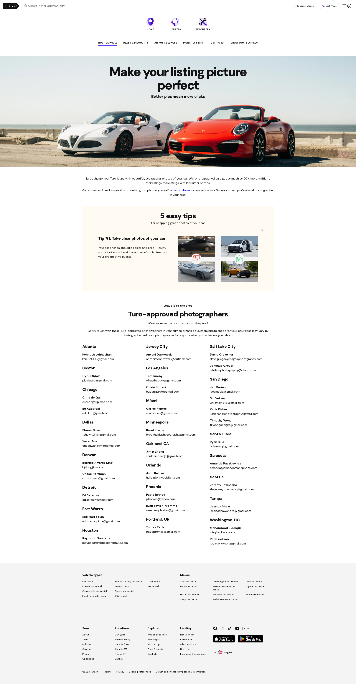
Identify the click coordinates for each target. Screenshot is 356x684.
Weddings (153, 639)
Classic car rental (92, 586)
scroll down (182, 190)
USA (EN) (120, 634)
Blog (246, 628)
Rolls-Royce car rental (225, 599)
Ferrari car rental (189, 594)
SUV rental (121, 596)
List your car (187, 634)
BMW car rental (188, 586)
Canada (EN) (122, 644)
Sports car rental (124, 591)
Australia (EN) (122, 639)
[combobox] (52, 6)
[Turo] (11, 6)
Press (85, 654)
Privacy (120, 671)
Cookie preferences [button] (140, 671)
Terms (108, 671)
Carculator (186, 639)
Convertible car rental (94, 591)
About (85, 634)
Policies (86, 644)
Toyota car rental (255, 586)
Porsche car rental (223, 594)
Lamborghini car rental (225, 581)
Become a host (305, 6)
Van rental (153, 586)
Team (85, 639)
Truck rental (154, 581)
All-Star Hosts (188, 644)
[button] (52, 5)
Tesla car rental (254, 581)
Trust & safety (155, 649)
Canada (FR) (121, 649)
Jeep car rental (188, 599)
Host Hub (185, 649)
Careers (87, 649)
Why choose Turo (157, 634)
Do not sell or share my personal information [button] (181, 671)
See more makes (254, 594)
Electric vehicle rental (94, 596)
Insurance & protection (193, 654)
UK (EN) (119, 659)
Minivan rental (122, 586)
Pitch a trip (154, 644)
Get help (152, 654)
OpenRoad (88, 659)
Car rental (87, 581)
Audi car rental (188, 581)
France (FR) (121, 654)
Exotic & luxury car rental (129, 581)
